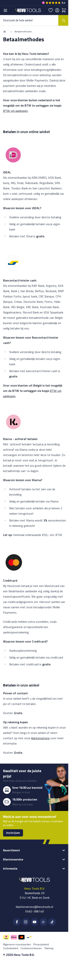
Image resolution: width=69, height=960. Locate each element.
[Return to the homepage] (4, 31)
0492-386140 (34, 911)
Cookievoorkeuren (31, 948)
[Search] (63, 20)
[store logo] (28, 10)
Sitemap (49, 948)
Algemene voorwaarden (17, 944)
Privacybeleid (41, 944)
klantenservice (40, 738)
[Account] (57, 10)
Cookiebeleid (10, 948)
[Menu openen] (5, 10)
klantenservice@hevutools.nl (34, 906)
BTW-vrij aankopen (15, 110)
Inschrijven (13, 833)
